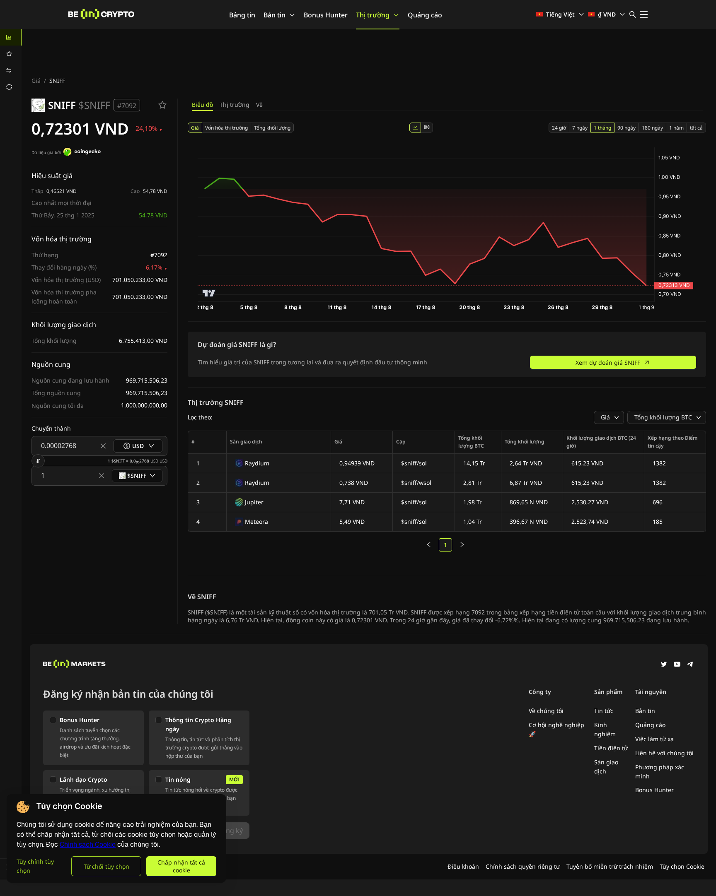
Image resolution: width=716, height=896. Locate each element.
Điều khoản (463, 866)
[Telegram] (690, 665)
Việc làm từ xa (654, 739)
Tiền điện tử (611, 748)
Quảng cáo (425, 14)
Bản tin (274, 14)
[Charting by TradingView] (209, 293)
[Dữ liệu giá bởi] (82, 153)
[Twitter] (664, 665)
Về (259, 104)
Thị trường (372, 14)
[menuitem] (11, 37)
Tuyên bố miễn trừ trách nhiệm (609, 866)
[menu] (11, 62)
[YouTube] (677, 665)
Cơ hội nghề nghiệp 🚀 (556, 729)
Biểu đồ (202, 104)
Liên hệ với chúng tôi (664, 753)
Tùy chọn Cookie (682, 866)
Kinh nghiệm (605, 729)
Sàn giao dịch (606, 766)
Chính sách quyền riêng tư (523, 866)
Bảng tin (242, 14)
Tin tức (603, 711)
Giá (36, 80)
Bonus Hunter (326, 14)
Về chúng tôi (546, 711)
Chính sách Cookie (88, 844)
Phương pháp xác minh (659, 771)
